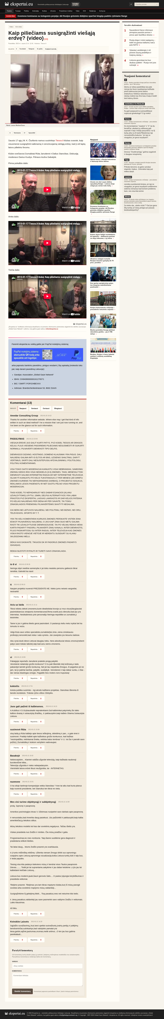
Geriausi (46, 408)
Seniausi (34, 408)
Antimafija (35, 11)
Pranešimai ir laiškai (65, 11)
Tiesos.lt (59, 140)
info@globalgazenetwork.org (68, 1015)
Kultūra (44, 11)
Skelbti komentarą (22, 991)
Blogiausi (58, 408)
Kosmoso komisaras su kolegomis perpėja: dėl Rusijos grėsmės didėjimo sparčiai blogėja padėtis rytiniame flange (72, 16)
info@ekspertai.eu (52, 329)
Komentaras (17, 971)
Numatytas (17, 133)
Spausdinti (31, 133)
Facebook (23, 49)
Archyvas (102, 11)
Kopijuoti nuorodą (50, 49)
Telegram (31, 49)
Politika (26, 11)
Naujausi (23, 408)
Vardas (15, 961)
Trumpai (18, 11)
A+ (25, 133)
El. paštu (40, 49)
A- (10, 133)
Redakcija (92, 11)
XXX (84, 11)
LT (131, 4)
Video (77, 11)
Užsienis (53, 11)
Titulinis (9, 11)
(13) (46, 39)
